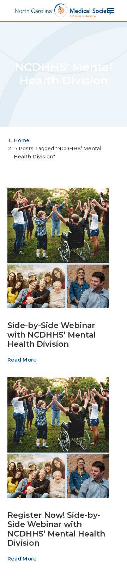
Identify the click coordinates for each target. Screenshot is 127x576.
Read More (21, 360)
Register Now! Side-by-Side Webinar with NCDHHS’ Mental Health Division (56, 529)
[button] (58, 248)
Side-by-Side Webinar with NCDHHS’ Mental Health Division (51, 335)
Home (21, 140)
